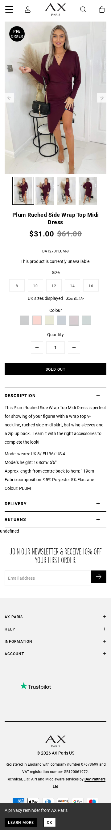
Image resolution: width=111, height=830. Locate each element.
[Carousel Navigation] (55, 98)
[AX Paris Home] (55, 9)
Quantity (55, 334)
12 (53, 285)
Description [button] (20, 395)
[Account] (27, 9)
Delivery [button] (16, 503)
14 (72, 285)
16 (90, 285)
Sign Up (98, 576)
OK (49, 822)
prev (9, 98)
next (101, 98)
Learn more (21, 822)
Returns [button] (15, 519)
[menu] (9, 10)
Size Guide (74, 298)
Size (56, 272)
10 (35, 285)
